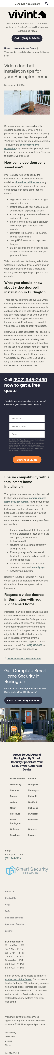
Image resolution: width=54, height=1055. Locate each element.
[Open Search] (46, 3)
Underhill (32, 796)
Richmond (33, 807)
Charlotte (14, 790)
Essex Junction (17, 778)
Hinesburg (15, 813)
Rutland (32, 778)
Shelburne (33, 819)
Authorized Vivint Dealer (18, 979)
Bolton (13, 796)
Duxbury (32, 835)
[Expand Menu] (30, 20)
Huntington (33, 790)
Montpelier (33, 784)
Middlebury (15, 784)
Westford (32, 802)
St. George (33, 813)
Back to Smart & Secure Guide (24, 658)
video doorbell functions (28, 182)
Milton (13, 807)
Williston (14, 829)
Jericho (13, 802)
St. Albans (15, 835)
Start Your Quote (27, 460)
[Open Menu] (4, 3)
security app (38, 567)
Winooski (32, 829)
